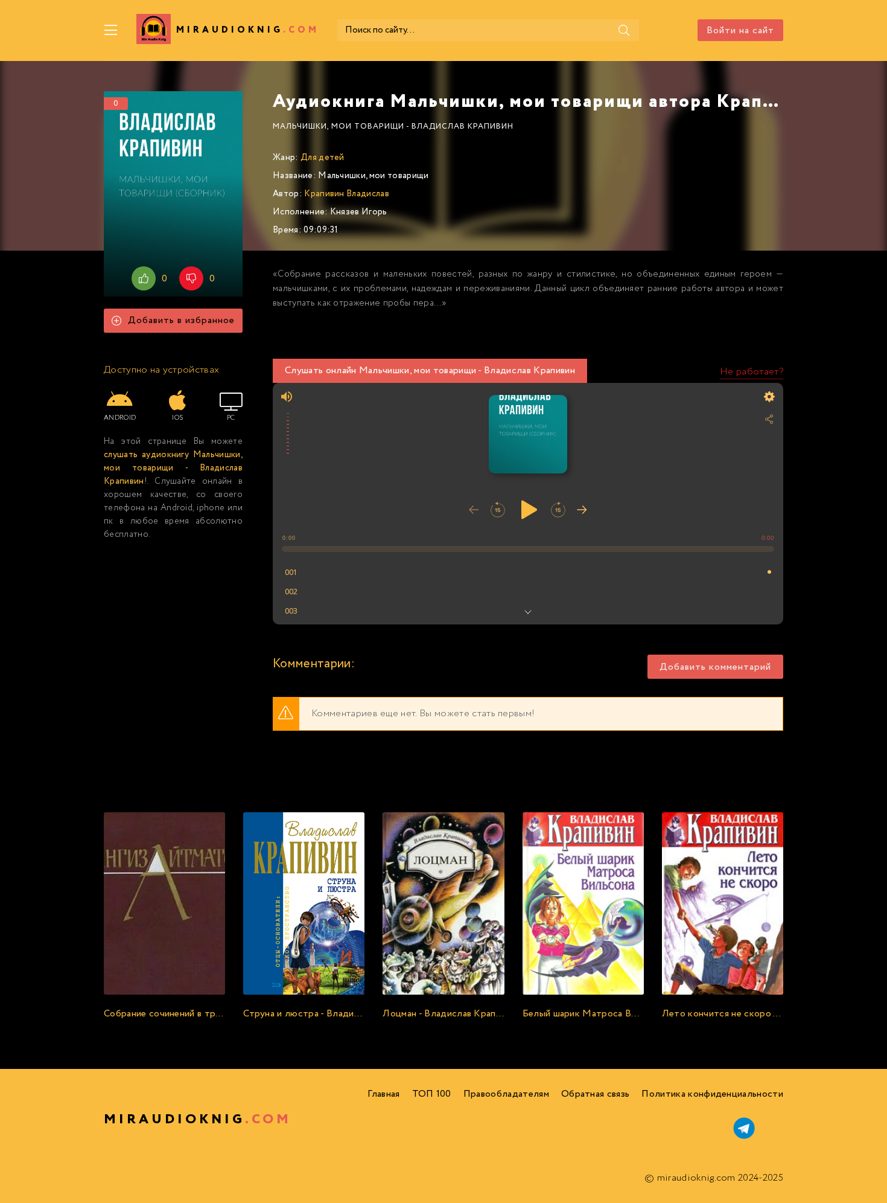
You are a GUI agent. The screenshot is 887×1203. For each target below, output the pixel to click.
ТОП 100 (431, 1094)
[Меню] (111, 30)
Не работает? (751, 372)
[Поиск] (624, 30)
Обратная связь (595, 1094)
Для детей (322, 157)
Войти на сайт (740, 30)
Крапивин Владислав (346, 193)
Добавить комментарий (715, 667)
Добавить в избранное (181, 320)
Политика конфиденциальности (712, 1094)
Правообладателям (506, 1094)
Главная (383, 1094)
